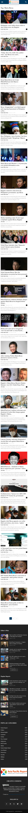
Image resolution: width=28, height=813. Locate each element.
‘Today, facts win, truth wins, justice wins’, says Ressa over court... (12, 54)
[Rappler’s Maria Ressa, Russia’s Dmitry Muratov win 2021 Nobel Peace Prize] (14, 374)
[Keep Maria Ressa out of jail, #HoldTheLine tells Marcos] (14, 71)
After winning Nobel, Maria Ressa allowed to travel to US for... (11, 357)
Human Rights (4, 732)
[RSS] (14, 803)
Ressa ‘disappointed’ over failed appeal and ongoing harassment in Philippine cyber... (13, 109)
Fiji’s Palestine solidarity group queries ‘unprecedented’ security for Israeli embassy (17, 704)
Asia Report (3, 22)
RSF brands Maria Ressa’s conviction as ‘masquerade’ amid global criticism (13, 576)
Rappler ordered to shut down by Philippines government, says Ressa (12, 191)
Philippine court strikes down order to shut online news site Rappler (13, 26)
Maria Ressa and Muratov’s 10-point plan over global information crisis (14, 164)
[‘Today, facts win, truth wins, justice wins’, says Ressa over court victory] (14, 44)
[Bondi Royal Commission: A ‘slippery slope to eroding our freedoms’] (4, 644)
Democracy (3, 752)
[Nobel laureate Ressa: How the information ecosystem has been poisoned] (14, 263)
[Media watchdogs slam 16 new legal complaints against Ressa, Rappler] (14, 209)
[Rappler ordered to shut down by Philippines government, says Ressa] (14, 182)
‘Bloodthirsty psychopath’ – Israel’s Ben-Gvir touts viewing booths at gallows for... (18, 689)
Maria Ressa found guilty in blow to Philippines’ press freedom (12, 604)
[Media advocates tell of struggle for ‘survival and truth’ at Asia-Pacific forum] (14, 320)
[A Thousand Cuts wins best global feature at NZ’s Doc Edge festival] (14, 539)
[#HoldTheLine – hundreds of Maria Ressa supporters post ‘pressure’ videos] (14, 458)
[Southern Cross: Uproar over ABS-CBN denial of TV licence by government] (14, 485)
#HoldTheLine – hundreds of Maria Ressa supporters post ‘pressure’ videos (13, 467)
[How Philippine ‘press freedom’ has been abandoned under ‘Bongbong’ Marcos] (14, 127)
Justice (2, 759)
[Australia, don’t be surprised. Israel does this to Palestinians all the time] (4, 651)
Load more (13, 670)
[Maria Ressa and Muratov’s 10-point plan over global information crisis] (14, 154)
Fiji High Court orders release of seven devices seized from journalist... (17, 696)
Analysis (2, 160)
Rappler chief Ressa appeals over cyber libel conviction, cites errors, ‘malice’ (13, 522)
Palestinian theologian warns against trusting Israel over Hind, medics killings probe (18, 665)
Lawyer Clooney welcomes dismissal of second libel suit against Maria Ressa (13, 440)
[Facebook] (6, 803)
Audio (2, 491)
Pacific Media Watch (4, 29)
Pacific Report (4, 728)
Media (2, 745)
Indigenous (3, 741)
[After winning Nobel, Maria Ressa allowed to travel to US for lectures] (14, 347)
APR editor (3, 221)
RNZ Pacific (4, 743)
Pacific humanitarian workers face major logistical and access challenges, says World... (18, 682)
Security (3, 754)
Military (2, 757)
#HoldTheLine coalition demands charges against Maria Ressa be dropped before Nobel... (14, 301)
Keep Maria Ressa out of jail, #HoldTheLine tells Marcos (10, 81)
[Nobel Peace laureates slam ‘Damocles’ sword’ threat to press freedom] (14, 236)
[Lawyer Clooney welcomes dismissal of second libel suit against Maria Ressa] (14, 430)
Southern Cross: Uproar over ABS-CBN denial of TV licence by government (13, 495)
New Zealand (4, 739)
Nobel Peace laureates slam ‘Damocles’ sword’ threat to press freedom (13, 246)
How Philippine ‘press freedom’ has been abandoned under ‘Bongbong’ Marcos (14, 137)
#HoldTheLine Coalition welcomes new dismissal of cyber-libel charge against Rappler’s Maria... (13, 412)
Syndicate (3, 734)
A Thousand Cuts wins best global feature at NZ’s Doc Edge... (14, 549)
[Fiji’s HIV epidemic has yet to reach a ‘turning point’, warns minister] (4, 658)
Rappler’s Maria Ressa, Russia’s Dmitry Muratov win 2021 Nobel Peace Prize (13, 384)
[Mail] (10, 803)
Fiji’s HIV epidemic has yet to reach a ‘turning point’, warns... (17, 657)
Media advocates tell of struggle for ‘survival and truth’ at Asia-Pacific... (12, 329)
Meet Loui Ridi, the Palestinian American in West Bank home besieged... (18, 635)
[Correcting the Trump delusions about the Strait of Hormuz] (4, 713)
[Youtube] (21, 803)
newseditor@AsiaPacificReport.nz (17, 794)
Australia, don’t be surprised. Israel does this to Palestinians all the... (17, 650)
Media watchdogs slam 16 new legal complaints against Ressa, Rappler (12, 219)
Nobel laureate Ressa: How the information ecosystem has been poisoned (14, 273)
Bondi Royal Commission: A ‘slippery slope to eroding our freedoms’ (17, 642)
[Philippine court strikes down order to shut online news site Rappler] (14, 16)
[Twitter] (17, 803)
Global (2, 737)
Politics (2, 730)
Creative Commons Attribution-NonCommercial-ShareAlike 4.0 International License (14, 789)
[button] (26, 2)
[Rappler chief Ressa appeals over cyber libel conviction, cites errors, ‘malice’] (14, 512)
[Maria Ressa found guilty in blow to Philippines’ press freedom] (14, 594)
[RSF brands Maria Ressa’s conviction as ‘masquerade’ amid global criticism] (14, 567)
